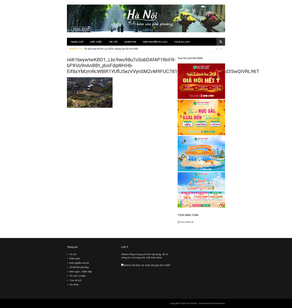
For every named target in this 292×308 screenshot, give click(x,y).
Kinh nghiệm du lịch (155, 41)
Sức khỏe (74, 284)
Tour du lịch (182, 41)
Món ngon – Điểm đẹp (80, 271)
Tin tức (113, 41)
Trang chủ (76, 41)
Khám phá (130, 41)
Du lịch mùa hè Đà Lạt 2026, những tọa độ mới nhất (111, 48)
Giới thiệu (96, 41)
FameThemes (219, 303)
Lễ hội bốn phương (79, 267)
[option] (153, 49)
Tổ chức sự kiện (77, 275)
